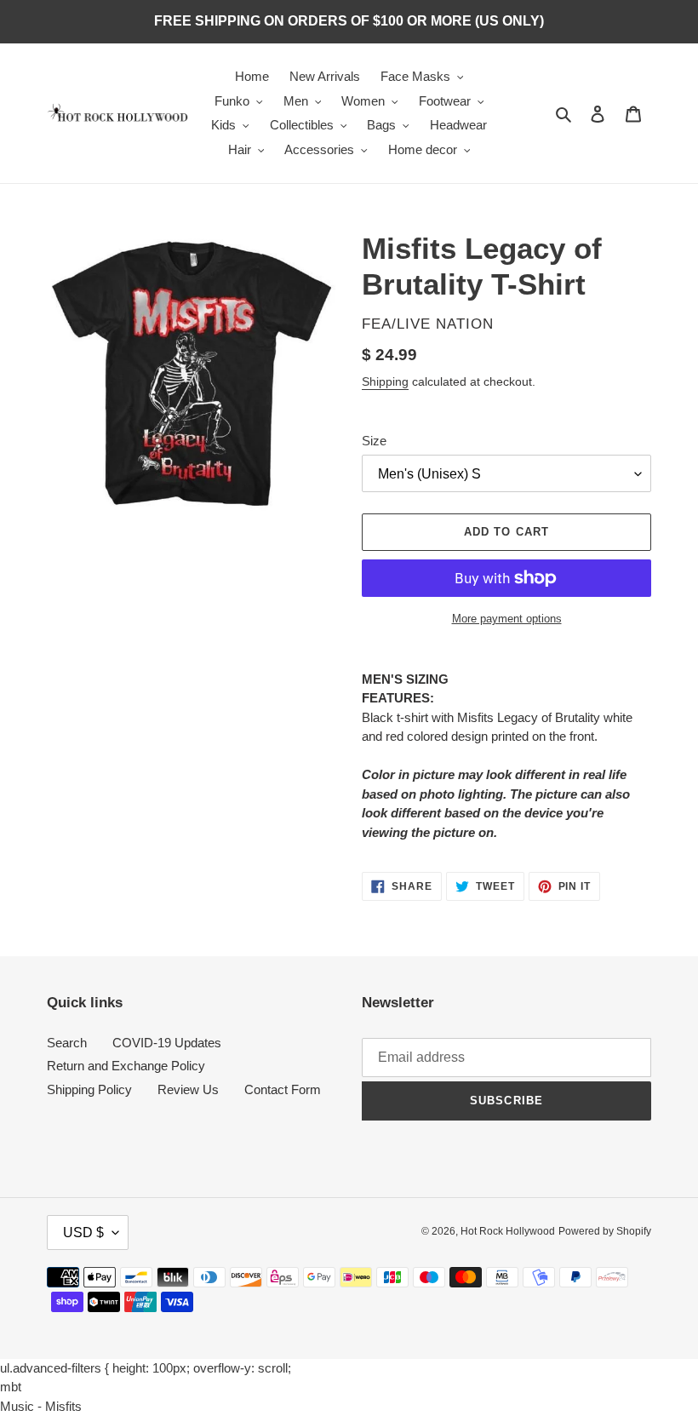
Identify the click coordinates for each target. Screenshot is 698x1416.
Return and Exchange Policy (126, 1065)
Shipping (385, 381)
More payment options (507, 618)
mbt (10, 1386)
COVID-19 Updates (166, 1042)
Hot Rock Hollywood (508, 1231)
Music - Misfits (41, 1406)
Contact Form (282, 1089)
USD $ (83, 1232)
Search (67, 1042)
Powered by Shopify (604, 1231)
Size (374, 440)
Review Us (188, 1089)
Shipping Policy (89, 1089)
